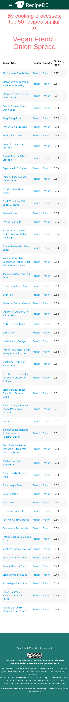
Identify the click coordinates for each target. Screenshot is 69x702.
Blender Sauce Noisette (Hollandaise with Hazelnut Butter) (15, 433)
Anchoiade (8, 502)
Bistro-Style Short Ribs (15, 583)
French (36, 73)
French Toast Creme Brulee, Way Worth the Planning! (15, 234)
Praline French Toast (14, 324)
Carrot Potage (10, 493)
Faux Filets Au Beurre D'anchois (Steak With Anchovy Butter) (14, 449)
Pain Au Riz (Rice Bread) (16, 519)
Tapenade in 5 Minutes (15, 168)
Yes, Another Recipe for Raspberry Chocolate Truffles (15, 378)
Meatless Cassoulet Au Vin (17, 548)
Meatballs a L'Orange (14, 341)
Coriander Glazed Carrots (16, 303)
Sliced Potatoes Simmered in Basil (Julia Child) (15, 595)
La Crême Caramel (13, 511)
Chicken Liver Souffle (14, 557)
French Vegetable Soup (15, 286)
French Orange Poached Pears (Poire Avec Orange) (16, 409)
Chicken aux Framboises (16, 73)
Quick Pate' (9, 332)
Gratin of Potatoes (12, 135)
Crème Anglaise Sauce (15, 574)
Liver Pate (8, 294)
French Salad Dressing (15, 126)
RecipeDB (36, 5)
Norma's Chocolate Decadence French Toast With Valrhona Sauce (16, 262)
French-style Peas (12, 485)
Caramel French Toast (14, 566)
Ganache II (8, 421)
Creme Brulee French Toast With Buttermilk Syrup (14, 393)
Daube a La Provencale (15, 528)
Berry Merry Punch (13, 118)
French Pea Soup (12, 221)
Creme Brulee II (11, 213)
